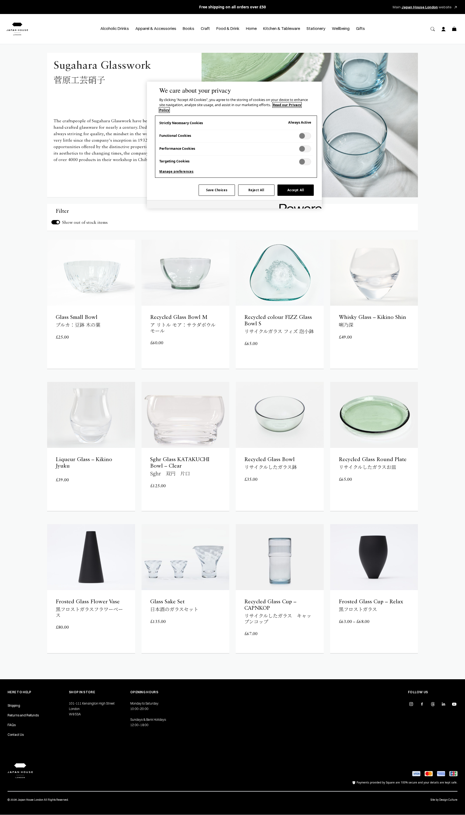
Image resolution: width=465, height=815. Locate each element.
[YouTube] (454, 704)
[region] (234, 145)
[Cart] (454, 29)
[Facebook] (422, 704)
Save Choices (216, 190)
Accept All (295, 190)
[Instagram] (411, 704)
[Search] (432, 29)
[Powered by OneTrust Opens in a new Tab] (298, 205)
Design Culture (448, 800)
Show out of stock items (85, 223)
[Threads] (432, 704)
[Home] (17, 29)
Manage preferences (176, 171)
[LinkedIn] (443, 704)
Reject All (256, 190)
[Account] (443, 29)
